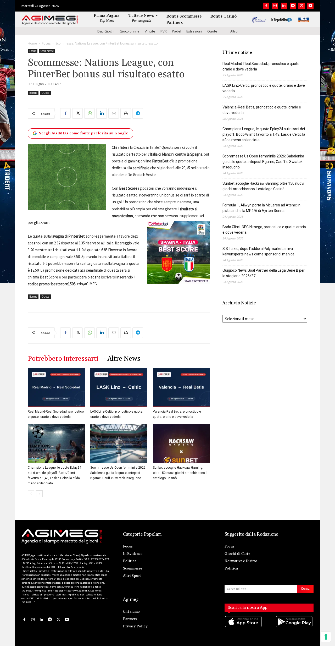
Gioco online (129, 31)
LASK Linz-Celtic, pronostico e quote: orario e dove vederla (263, 88)
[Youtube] (310, 6)
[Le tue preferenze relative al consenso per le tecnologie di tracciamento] (326, 637)
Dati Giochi (105, 31)
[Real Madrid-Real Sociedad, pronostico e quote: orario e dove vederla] (56, 387)
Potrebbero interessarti (63, 359)
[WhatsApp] (89, 113)
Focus (46, 43)
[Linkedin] (284, 6)
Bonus (33, 93)
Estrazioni (194, 31)
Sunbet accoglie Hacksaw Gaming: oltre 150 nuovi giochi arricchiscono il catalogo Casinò (180, 473)
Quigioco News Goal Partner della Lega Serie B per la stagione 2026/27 (263, 273)
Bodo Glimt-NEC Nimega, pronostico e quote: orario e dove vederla (264, 229)
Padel (176, 31)
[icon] (244, 627)
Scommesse (47, 51)
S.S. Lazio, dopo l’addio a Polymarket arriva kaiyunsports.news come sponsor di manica (258, 251)
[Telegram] (293, 6)
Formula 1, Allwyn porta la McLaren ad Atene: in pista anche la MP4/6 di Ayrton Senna (261, 208)
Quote (212, 31)
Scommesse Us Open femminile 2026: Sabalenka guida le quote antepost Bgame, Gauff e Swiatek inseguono (118, 473)
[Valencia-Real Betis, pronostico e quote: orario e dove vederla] (181, 387)
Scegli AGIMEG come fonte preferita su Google (83, 133)
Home (32, 43)
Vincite (150, 31)
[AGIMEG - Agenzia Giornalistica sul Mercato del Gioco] (50, 20)
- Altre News (121, 359)
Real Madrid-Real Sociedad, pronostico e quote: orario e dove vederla (261, 66)
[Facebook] (266, 6)
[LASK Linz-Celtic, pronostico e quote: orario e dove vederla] (118, 387)
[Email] (113, 113)
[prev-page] (31, 493)
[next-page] (39, 493)
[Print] (125, 113)
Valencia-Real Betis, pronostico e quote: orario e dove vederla (261, 110)
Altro (234, 31)
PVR (163, 31)
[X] (301, 6)
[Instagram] (275, 6)
